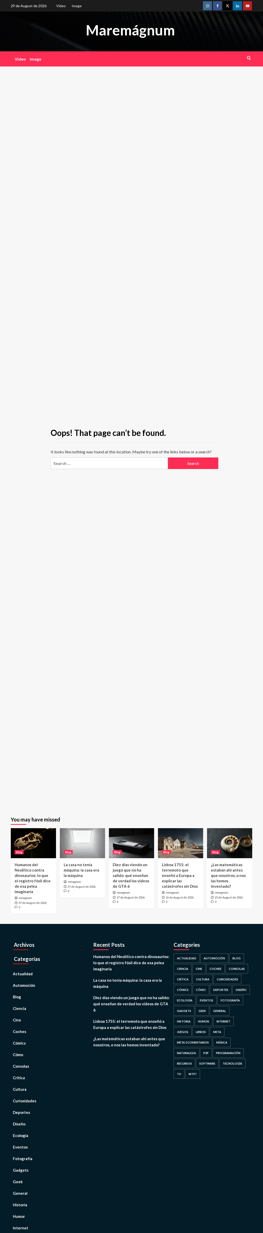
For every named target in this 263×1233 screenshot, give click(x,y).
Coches (19, 1031)
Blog (19, 852)
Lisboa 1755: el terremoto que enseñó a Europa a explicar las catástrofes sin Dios (180, 875)
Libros (201, 1032)
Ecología (20, 1135)
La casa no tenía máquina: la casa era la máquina (81, 870)
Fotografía (22, 1158)
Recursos (184, 1063)
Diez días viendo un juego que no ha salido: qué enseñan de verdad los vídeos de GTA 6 (131, 875)
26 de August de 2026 (180, 897)
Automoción (24, 985)
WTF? (193, 1074)
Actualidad (23, 973)
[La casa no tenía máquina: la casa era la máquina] (82, 843)
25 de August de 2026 (229, 897)
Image (77, 6)
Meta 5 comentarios (193, 1042)
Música (221, 1042)
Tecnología (232, 1063)
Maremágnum (130, 30)
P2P (206, 1053)
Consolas (21, 1066)
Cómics (19, 1043)
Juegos (182, 1032)
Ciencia (19, 1008)
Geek (18, 1181)
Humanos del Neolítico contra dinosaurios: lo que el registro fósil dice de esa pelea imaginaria (131, 962)
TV (179, 1074)
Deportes (21, 1112)
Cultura (19, 1089)
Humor (19, 1216)
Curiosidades (24, 1100)
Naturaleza (186, 1053)
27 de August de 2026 (32, 902)
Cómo (18, 1054)
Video (61, 6)
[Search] (249, 57)
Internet (223, 1021)
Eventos (20, 1147)
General (20, 1193)
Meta (217, 1032)
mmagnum (25, 898)
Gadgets (21, 1170)
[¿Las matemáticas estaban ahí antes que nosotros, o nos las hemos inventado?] (229, 843)
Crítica (19, 1077)
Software (207, 1063)
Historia (20, 1204)
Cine (17, 1020)
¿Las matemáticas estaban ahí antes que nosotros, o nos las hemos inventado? (228, 875)
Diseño (19, 1124)
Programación (228, 1053)
